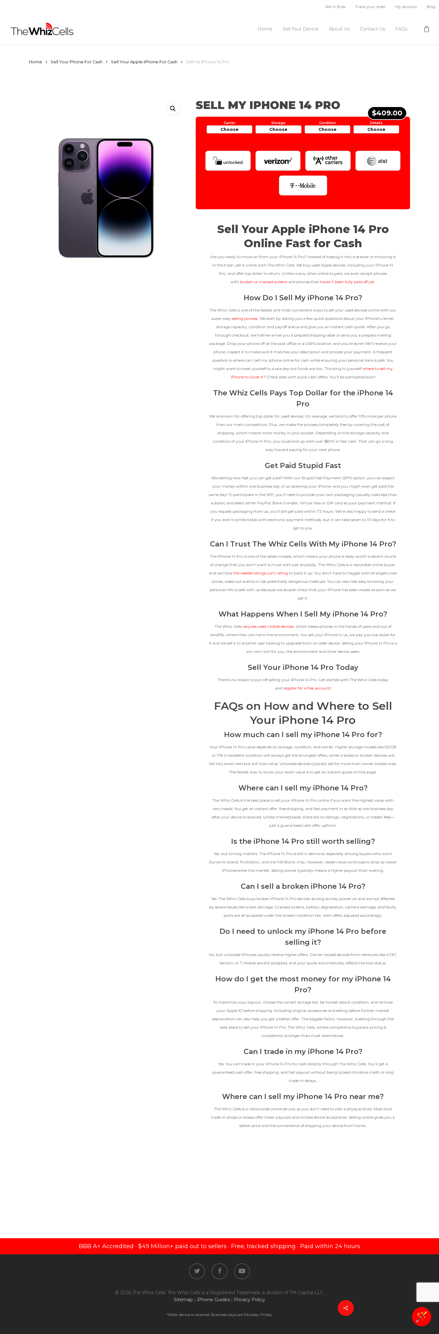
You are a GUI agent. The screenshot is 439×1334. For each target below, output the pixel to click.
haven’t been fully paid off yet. (347, 281)
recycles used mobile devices (268, 626)
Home (35, 61)
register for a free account (306, 688)
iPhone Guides (213, 1299)
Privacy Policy (249, 1299)
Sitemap (183, 1299)
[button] (173, 108)
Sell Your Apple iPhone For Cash (144, 61)
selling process (245, 318)
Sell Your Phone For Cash (76, 61)
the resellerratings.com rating (260, 573)
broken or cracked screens (263, 281)
